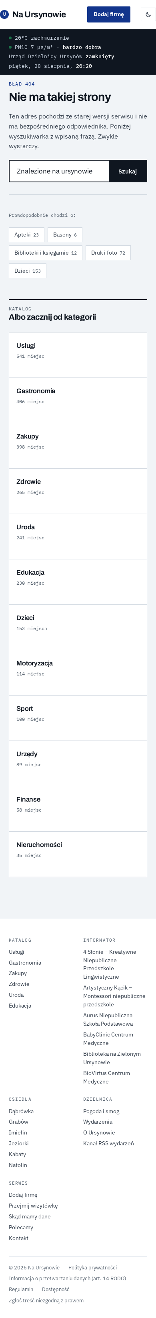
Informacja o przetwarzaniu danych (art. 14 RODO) (67, 1278)
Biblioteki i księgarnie (45, 252)
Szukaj (127, 171)
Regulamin (21, 1289)
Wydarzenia (97, 1121)
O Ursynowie (99, 1132)
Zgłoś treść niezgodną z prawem (46, 1300)
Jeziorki (19, 1143)
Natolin (18, 1165)
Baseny (65, 234)
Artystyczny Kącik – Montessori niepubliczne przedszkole (114, 996)
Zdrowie (19, 983)
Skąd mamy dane (30, 1216)
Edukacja (20, 1005)
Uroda (16, 994)
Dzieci (27, 270)
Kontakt (18, 1238)
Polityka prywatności (92, 1267)
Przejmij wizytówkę (33, 1205)
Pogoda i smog (101, 1111)
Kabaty (17, 1154)
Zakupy (18, 973)
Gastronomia (25, 962)
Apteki (26, 234)
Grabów (18, 1121)
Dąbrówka (21, 1111)
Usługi (16, 951)
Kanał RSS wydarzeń (108, 1143)
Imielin (18, 1132)
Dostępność (56, 1289)
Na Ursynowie (34, 14)
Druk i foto (108, 252)
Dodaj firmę (109, 14)
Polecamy (21, 1227)
